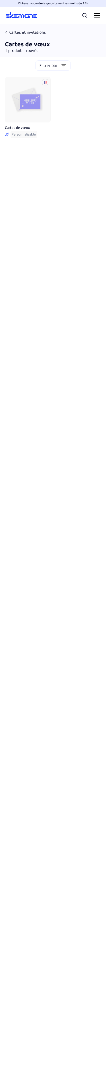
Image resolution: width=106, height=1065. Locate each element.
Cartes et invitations (27, 32)
